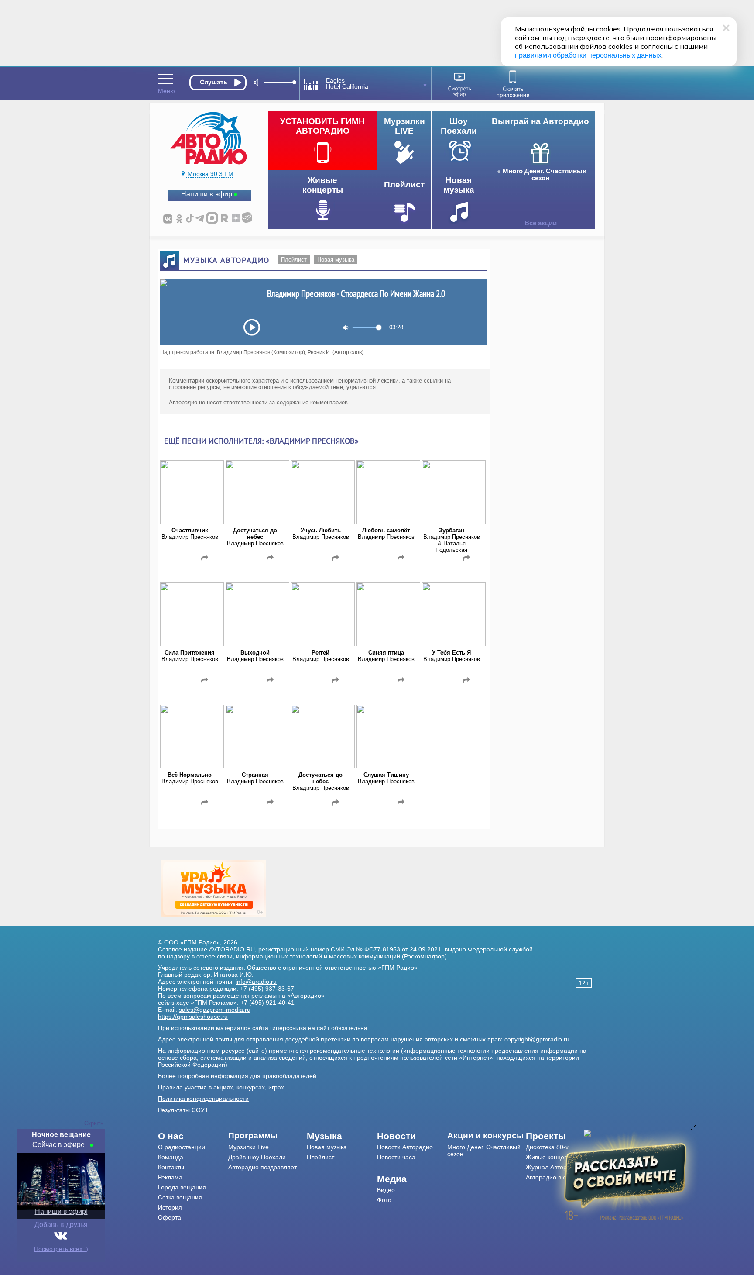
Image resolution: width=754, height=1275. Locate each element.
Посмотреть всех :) (61, 1248)
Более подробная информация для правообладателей (237, 1075)
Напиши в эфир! (61, 1211)
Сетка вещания (180, 1197)
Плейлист (294, 259)
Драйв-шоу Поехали (257, 1157)
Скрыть (93, 1123)
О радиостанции (181, 1147)
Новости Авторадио (405, 1147)
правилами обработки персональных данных (588, 55)
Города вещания (182, 1187)
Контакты (171, 1167)
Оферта (169, 1217)
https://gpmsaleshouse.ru (193, 1016)
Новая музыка (335, 259)
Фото (384, 1199)
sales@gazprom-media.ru (214, 1009)
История (170, 1207)
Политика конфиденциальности (203, 1098)
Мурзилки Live (248, 1147)
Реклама (170, 1177)
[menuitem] (193, 1136)
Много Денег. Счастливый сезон (544, 175)
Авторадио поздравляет (262, 1167)
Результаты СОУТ (183, 1109)
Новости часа (396, 1157)
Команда (170, 1157)
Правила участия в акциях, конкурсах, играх (221, 1087)
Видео (386, 1189)
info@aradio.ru (256, 981)
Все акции (540, 223)
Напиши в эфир (206, 194)
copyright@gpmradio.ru (536, 1039)
